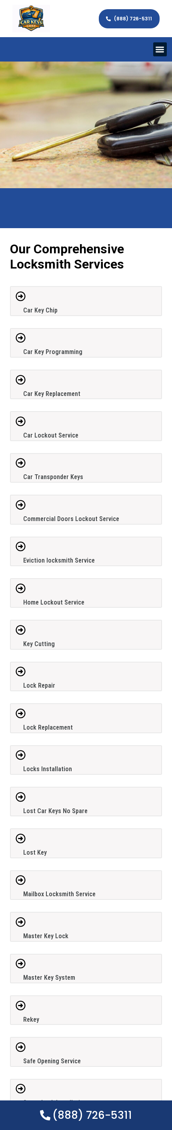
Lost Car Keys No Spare (55, 811)
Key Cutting (39, 644)
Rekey (31, 1019)
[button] (160, 49)
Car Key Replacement (51, 394)
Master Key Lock (45, 936)
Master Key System (49, 977)
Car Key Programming (52, 352)
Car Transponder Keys (53, 477)
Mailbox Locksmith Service (59, 894)
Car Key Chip (40, 310)
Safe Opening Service (52, 1061)
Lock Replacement (48, 727)
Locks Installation (47, 769)
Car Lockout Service (50, 435)
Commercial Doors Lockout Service (71, 519)
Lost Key (35, 852)
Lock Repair (39, 685)
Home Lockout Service (53, 602)
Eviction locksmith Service (59, 560)
